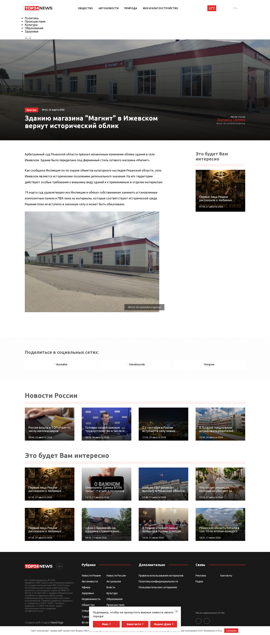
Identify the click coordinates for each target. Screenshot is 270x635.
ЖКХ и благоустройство (160, 8)
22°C (212, 8)
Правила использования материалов (161, 575)
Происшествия (35, 21)
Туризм (86, 616)
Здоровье (31, 31)
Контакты (226, 575)
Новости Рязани (91, 575)
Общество (85, 8)
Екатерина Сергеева (231, 119)
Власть (111, 587)
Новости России (116, 575)
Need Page (57, 622)
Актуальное (114, 581)
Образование (34, 28)
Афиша (86, 587)
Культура (31, 24)
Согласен (231, 630)
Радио (199, 581)
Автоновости (108, 8)
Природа (130, 8)
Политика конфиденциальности (158, 581)
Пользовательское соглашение (158, 587)
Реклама (201, 575)
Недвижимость (91, 599)
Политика (32, 18)
